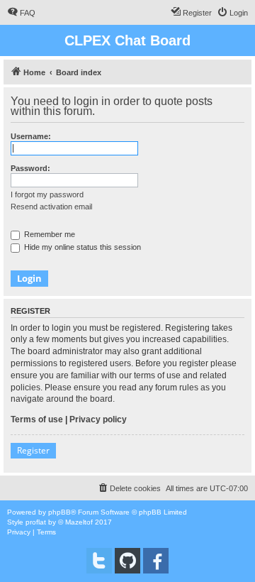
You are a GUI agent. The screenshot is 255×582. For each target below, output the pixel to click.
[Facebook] (156, 560)
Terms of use (37, 419)
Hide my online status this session (81, 247)
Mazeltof (79, 522)
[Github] (127, 560)
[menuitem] (21, 12)
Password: (30, 168)
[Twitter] (99, 560)
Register (33, 450)
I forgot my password (47, 194)
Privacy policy (98, 419)
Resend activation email (51, 206)
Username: (31, 136)
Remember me (48, 234)
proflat (36, 522)
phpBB (59, 512)
